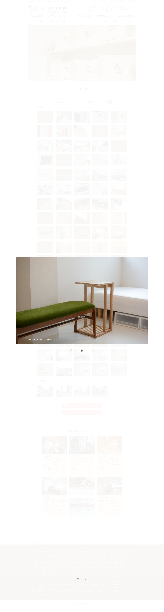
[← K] (70, 350)
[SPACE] (82, 350)
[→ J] (93, 350)
